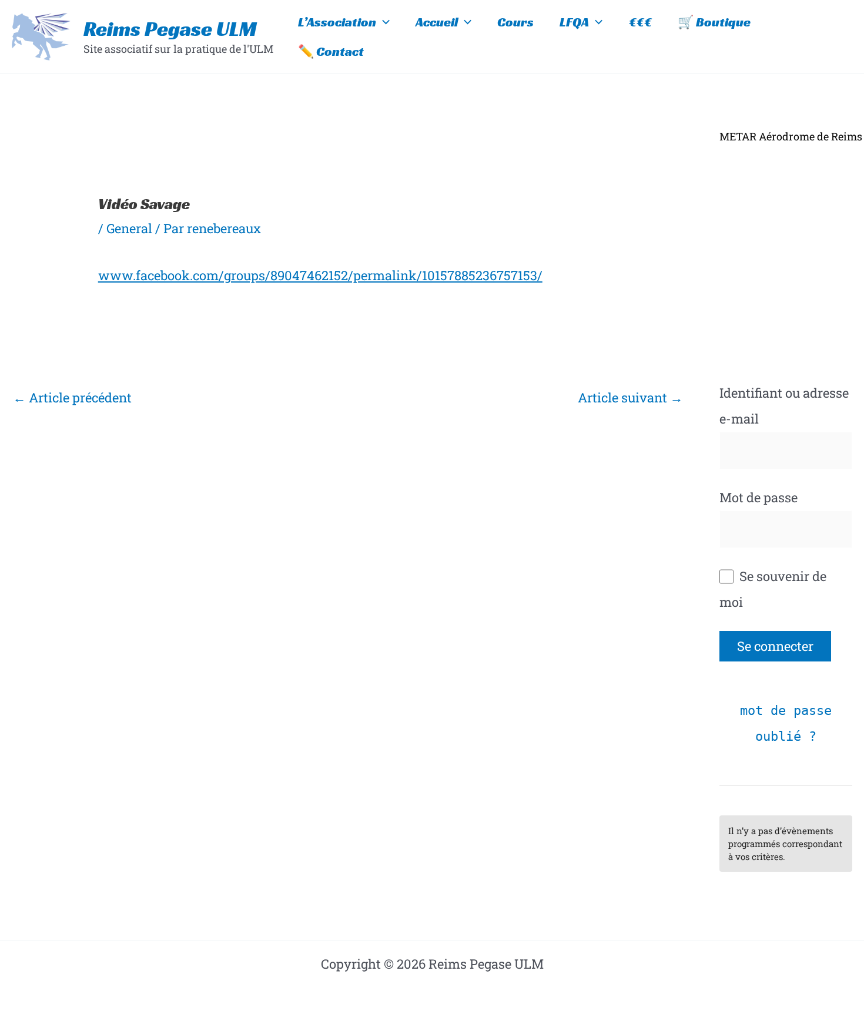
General (129, 228)
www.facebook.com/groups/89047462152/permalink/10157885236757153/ (320, 275)
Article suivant (630, 397)
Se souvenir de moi (772, 588)
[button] (383, 22)
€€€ (640, 22)
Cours (515, 22)
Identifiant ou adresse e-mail (784, 405)
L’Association (337, 22)
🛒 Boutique (714, 22)
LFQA (574, 22)
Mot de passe (758, 497)
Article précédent (72, 397)
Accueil (437, 22)
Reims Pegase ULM (170, 29)
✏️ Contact (331, 51)
